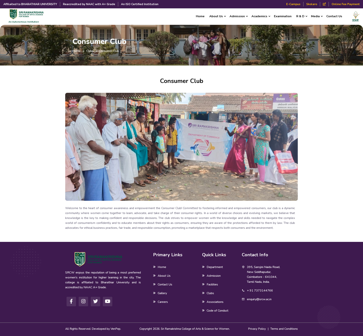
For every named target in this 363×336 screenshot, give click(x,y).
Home (200, 16)
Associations (215, 302)
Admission (214, 276)
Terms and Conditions (284, 329)
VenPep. (116, 329)
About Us (164, 276)
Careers (163, 302)
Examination (283, 16)
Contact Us (334, 16)
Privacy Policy (257, 329)
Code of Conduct (217, 311)
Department (215, 267)
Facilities (212, 284)
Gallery (162, 293)
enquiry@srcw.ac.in (259, 299)
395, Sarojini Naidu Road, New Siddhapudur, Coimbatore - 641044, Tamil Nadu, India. (263, 274)
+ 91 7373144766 (260, 290)
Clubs (90, 51)
